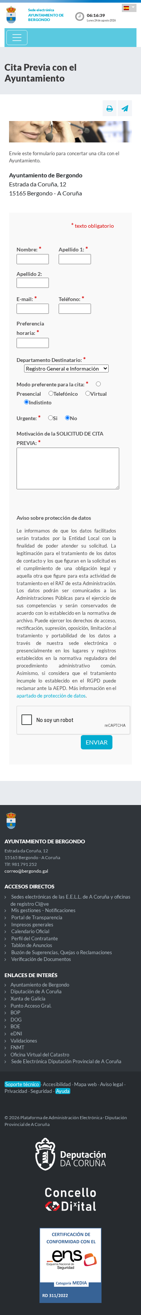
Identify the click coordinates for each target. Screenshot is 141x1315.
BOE (15, 1026)
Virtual (98, 393)
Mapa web (86, 1084)
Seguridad (41, 1091)
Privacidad (16, 1091)
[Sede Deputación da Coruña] (70, 1160)
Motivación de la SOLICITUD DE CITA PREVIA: (60, 438)
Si (55, 418)
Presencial (29, 393)
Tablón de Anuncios (31, 945)
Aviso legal (112, 1084)
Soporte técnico (22, 1084)
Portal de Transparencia (36, 917)
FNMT (17, 1047)
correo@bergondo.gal (26, 871)
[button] (129, 8)
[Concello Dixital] (70, 1205)
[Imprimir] (110, 108)
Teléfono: (71, 298)
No (73, 418)
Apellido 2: (29, 274)
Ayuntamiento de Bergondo (40, 985)
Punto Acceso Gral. (31, 1006)
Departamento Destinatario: (51, 359)
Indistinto (40, 402)
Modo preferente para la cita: (52, 384)
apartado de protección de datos (51, 696)
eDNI (16, 1034)
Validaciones (24, 1041)
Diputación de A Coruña (36, 991)
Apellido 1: (73, 249)
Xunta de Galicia (28, 999)
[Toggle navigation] (16, 37)
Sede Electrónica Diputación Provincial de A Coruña (66, 1061)
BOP (15, 1012)
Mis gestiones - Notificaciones (43, 910)
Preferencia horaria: (30, 328)
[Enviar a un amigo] (125, 108)
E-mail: (27, 298)
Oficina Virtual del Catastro (40, 1055)
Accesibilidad (57, 1084)
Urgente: (29, 417)
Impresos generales (32, 925)
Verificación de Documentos (41, 959)
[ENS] (70, 1271)
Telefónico (65, 393)
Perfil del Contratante (34, 938)
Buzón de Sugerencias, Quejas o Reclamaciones (61, 952)
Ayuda (63, 1091)
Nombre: (29, 249)
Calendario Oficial (30, 931)
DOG (16, 1020)
